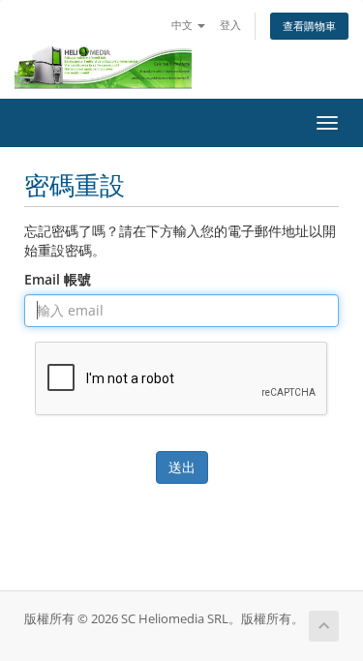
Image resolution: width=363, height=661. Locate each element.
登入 (230, 24)
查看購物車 (309, 25)
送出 (182, 467)
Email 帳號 (57, 279)
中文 (183, 24)
